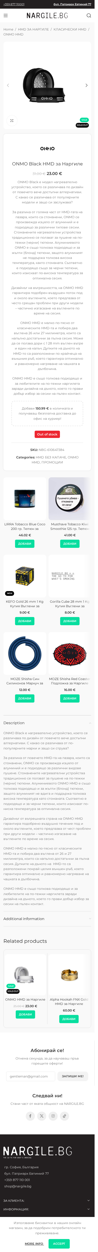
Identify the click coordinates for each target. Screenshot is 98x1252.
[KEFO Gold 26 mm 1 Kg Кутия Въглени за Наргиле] (24, 576)
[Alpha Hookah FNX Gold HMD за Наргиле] (69, 974)
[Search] (88, 15)
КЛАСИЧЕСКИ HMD (70, 29)
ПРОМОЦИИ (52, 462)
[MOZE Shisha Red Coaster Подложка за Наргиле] (70, 653)
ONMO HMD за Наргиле (25, 999)
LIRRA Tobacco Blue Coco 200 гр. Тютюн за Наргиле (24, 528)
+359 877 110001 (13, 4)
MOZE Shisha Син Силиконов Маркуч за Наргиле (24, 683)
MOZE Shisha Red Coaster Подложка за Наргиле (69, 681)
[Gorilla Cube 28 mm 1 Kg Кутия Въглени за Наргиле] (70, 576)
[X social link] (41, 1116)
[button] (8, 85)
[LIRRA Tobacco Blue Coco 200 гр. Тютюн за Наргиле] (24, 498)
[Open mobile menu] (5, 15)
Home (8, 29)
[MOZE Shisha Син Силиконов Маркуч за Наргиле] (24, 653)
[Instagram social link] (53, 1116)
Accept (59, 1243)
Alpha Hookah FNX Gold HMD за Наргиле (69, 1001)
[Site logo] (47, 15)
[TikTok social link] (64, 1116)
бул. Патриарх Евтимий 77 (72, 4)
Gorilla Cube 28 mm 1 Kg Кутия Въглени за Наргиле (70, 605)
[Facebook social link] (30, 1116)
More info (34, 1243)
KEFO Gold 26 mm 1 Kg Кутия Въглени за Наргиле (25, 605)
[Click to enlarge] (12, 121)
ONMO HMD (13, 34)
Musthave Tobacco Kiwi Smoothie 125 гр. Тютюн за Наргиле (69, 528)
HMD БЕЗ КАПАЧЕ (51, 457)
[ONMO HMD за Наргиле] (25, 974)
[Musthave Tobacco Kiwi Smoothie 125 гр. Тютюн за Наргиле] (70, 498)
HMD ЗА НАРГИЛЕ (33, 29)
